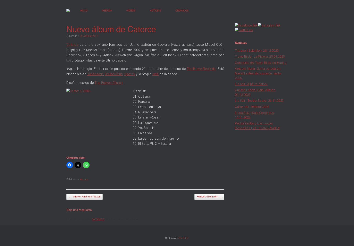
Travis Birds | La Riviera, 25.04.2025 (260, 56)
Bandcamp (95, 74)
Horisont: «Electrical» (209, 196)
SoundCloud (114, 74)
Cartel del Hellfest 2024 (252, 107)
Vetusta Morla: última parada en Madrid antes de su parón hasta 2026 (258, 73)
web (155, 74)
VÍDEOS (130, 10)
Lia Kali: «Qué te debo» (251, 84)
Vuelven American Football (84, 196)
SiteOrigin (183, 238)
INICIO (83, 10)
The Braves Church (109, 83)
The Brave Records (201, 69)
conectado (98, 219)
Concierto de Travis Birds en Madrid (261, 63)
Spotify (129, 74)
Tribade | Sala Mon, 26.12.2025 (256, 50)
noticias (84, 179)
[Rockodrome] (68, 10)
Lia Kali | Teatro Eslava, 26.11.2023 (259, 100)
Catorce (72, 45)
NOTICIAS (155, 10)
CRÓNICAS (181, 10)
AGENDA (107, 10)
